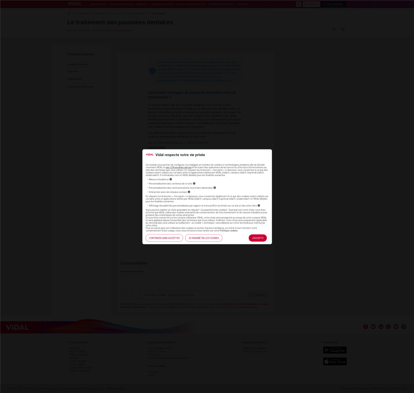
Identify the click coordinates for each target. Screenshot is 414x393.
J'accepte (258, 238)
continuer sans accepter (164, 238)
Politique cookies (229, 230)
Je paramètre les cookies (204, 238)
